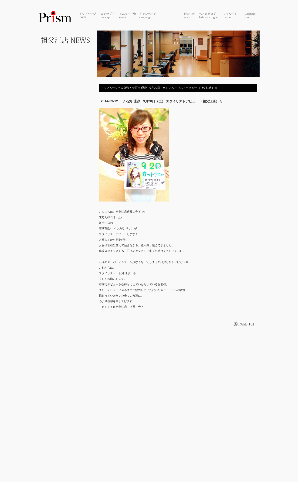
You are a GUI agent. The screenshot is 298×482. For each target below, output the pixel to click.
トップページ (109, 87)
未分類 (125, 87)
